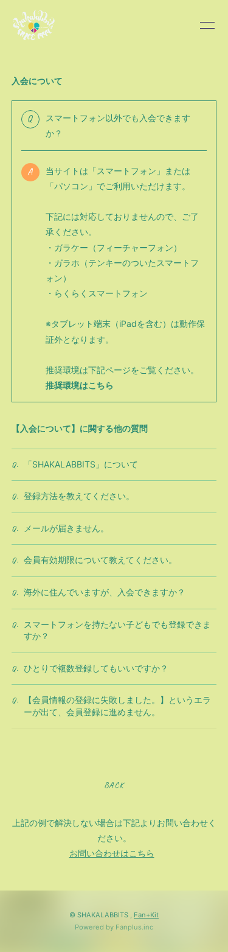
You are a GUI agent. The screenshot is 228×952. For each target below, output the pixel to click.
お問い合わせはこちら (111, 853)
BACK (114, 785)
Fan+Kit (146, 915)
